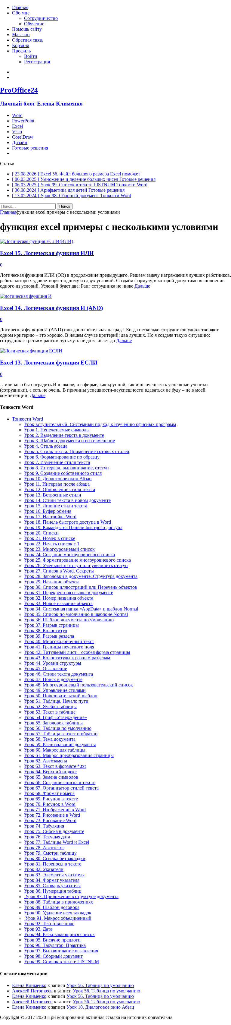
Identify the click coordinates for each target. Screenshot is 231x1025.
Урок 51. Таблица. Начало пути (56, 701)
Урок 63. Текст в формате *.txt (55, 766)
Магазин (21, 34)
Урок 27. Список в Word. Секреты (59, 570)
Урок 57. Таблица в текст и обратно (60, 733)
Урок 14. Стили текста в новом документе (67, 500)
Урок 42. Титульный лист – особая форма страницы (77, 652)
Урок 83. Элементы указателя (54, 874)
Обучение (34, 23)
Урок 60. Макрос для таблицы (54, 749)
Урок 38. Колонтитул (45, 630)
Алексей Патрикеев (32, 990)
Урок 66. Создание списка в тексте (59, 782)
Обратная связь (27, 40)
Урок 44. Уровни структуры (52, 663)
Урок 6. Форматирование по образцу (62, 456)
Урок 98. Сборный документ (53, 956)
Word (17, 115)
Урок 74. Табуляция (44, 825)
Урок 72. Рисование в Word (52, 815)
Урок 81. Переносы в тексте (52, 863)
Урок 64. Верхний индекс (50, 771)
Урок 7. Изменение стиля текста (57, 462)
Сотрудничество (41, 18)
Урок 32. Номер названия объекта (58, 598)
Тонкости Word (27, 418)
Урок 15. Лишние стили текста (55, 505)
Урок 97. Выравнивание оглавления (61, 950)
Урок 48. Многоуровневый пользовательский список (78, 684)
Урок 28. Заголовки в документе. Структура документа (80, 576)
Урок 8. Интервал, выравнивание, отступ (66, 467)
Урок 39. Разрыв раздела (49, 636)
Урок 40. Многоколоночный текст (59, 641)
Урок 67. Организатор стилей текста (61, 787)
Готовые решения (30, 147)
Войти (30, 56)
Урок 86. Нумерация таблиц (53, 891)
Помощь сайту (27, 29)
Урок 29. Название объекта (51, 581)
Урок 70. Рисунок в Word (49, 804)
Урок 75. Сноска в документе (54, 831)
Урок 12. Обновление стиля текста (59, 489)
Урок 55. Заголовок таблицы (53, 722)
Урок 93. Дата (38, 929)
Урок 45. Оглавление (45, 668)
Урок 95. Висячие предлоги (52, 939)
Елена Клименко (29, 985)
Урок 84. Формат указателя (51, 880)
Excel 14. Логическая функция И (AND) (51, 308)
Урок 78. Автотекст (44, 847)
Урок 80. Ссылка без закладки (54, 858)
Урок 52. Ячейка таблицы (50, 706)
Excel (17, 126)
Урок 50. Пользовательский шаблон (60, 695)
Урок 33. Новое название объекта (58, 603)
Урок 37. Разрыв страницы (51, 625)
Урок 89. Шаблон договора (51, 907)
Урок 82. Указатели (43, 869)
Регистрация (37, 61)
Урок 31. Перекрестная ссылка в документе (68, 592)
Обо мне (20, 12)
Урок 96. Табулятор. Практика (55, 945)
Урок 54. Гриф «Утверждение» (55, 717)
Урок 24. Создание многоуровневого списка (69, 554)
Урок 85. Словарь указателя (52, 885)
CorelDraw (22, 137)
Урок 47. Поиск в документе (53, 679)
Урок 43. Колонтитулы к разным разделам (67, 657)
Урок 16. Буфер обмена (47, 511)
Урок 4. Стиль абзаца (45, 446)
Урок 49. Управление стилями (55, 690)
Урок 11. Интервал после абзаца (57, 484)
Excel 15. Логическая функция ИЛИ (47, 253)
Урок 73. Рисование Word (50, 820)
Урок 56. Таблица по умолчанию (57, 728)
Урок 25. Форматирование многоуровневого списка (77, 560)
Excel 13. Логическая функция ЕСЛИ (48, 362)
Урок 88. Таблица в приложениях (58, 901)
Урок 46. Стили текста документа (58, 673)
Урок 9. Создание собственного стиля (63, 473)
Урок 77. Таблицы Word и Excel (56, 842)
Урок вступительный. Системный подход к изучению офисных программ (100, 424)
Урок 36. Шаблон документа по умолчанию (69, 619)
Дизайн (19, 142)
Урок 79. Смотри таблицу (50, 853)
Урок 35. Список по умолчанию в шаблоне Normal (76, 614)
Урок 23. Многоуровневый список (59, 549)
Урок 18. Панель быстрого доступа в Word (67, 522)
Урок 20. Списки (41, 532)
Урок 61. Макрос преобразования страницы (69, 755)
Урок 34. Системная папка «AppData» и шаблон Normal (81, 608)
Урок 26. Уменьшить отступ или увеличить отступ (76, 565)
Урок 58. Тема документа (49, 739)
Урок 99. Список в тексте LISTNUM (61, 961)
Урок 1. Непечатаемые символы (57, 429)
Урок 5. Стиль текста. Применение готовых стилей (76, 451)
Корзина (20, 45)
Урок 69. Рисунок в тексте (51, 798)
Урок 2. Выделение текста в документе (64, 435)
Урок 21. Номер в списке (49, 538)
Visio (17, 131)
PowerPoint (23, 120)
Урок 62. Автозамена (45, 760)
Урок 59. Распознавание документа (60, 744)
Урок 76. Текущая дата (47, 836)
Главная (20, 7)
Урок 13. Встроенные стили (52, 494)
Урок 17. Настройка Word (50, 516)
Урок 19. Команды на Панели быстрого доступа (73, 527)
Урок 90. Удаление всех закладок (57, 912)
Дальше (142, 286)
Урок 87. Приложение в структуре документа (71, 896)
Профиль (21, 50)
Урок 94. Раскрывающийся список (59, 934)
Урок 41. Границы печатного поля (59, 646)
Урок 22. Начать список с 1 (51, 543)
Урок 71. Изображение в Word (55, 809)
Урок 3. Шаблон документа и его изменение (69, 440)
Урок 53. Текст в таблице (49, 711)
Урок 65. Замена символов (51, 777)
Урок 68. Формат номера (49, 793)
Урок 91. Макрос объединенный (57, 918)
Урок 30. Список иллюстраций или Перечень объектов (80, 587)
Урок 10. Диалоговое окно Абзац (58, 478)
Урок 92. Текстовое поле (49, 923)
